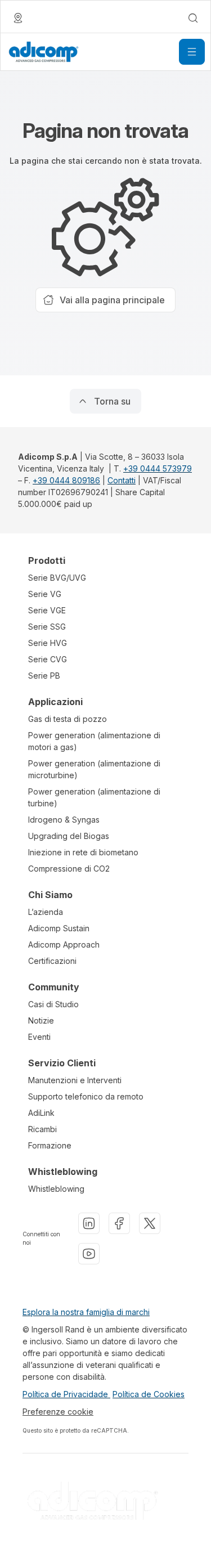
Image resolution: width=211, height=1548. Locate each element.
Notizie (41, 1020)
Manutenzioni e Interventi (75, 1080)
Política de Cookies (149, 1394)
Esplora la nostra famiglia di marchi (86, 1312)
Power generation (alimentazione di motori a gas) (94, 741)
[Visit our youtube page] (89, 1253)
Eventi (39, 1037)
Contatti (121, 480)
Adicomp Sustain (58, 928)
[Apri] (192, 52)
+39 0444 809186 (66, 480)
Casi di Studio (53, 1004)
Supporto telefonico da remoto (85, 1096)
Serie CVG (47, 659)
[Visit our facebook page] (119, 1223)
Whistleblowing (56, 1188)
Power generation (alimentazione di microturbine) (94, 769)
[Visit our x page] (149, 1223)
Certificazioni (52, 961)
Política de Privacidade (66, 1394)
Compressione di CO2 (69, 868)
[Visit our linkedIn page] (89, 1223)
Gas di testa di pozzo (67, 719)
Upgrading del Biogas (68, 836)
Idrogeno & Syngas (64, 819)
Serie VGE (47, 610)
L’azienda (45, 912)
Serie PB (44, 675)
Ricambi (42, 1129)
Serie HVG (47, 643)
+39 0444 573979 (157, 468)
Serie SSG (47, 626)
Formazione (49, 1145)
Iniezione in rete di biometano (83, 852)
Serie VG (44, 594)
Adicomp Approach (64, 944)
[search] (193, 18)
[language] (18, 18)
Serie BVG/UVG (57, 577)
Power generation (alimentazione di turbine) (94, 797)
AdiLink (41, 1113)
